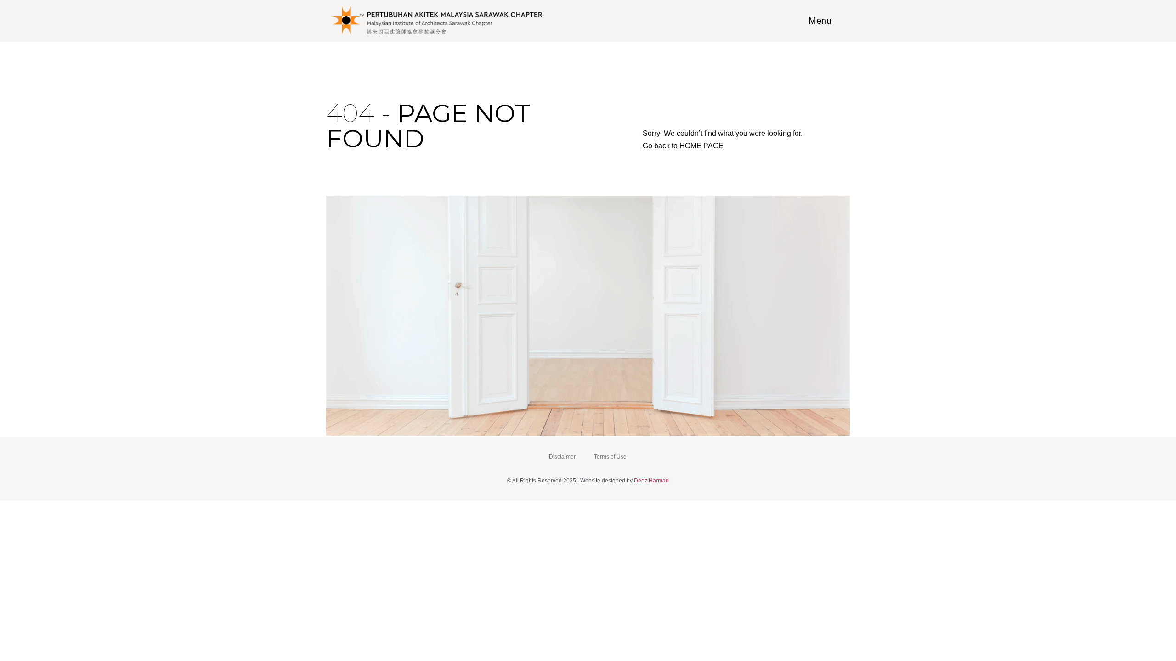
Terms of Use (610, 457)
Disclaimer (562, 457)
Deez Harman (651, 480)
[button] (683, 146)
